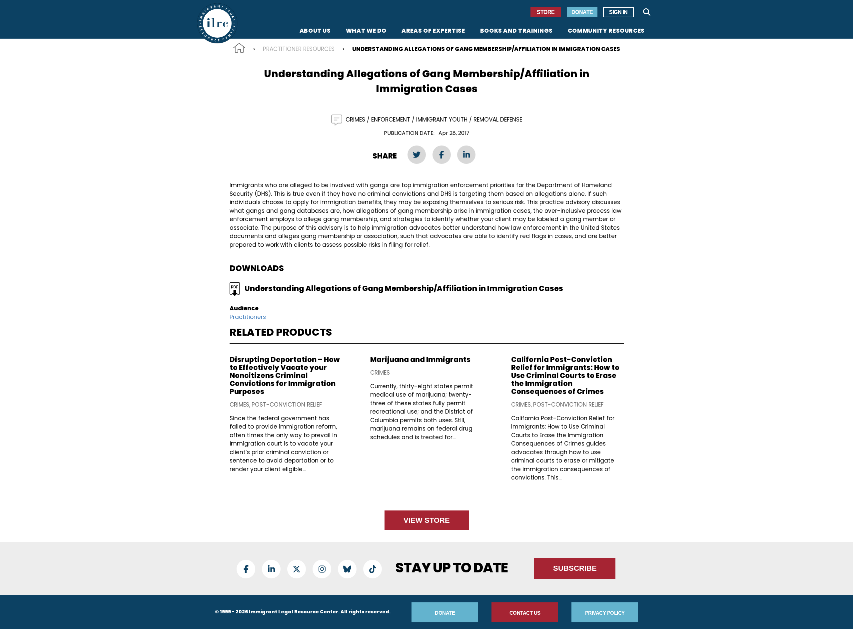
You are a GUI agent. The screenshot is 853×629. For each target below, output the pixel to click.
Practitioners (248, 317)
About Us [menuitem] (315, 31)
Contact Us (524, 613)
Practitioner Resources (299, 49)
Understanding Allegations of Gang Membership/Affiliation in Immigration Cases (404, 288)
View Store (427, 520)
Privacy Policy (605, 613)
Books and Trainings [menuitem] (516, 31)
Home (239, 48)
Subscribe (575, 568)
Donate (582, 12)
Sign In (618, 12)
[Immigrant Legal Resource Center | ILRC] (217, 23)
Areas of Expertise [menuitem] (433, 31)
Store (546, 12)
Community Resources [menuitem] (606, 31)
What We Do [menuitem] (366, 31)
